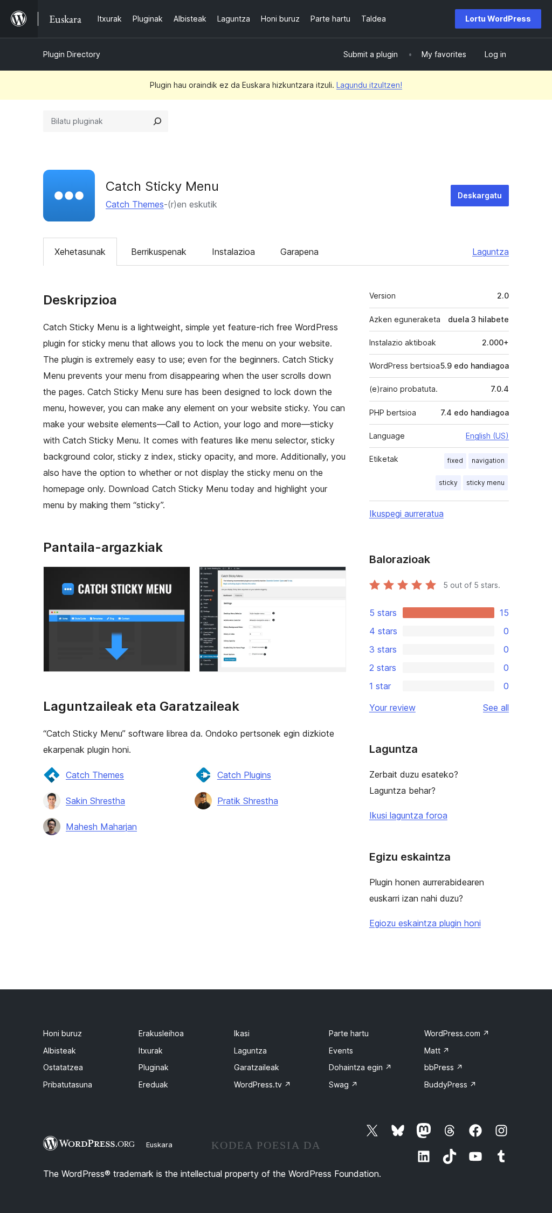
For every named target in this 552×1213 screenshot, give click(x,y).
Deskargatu (480, 195)
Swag (343, 1084)
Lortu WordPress (498, 18)
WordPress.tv (262, 1084)
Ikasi (242, 1033)
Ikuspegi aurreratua (406, 513)
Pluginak (154, 1067)
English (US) (487, 435)
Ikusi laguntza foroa (408, 815)
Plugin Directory (71, 54)
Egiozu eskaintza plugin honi (425, 923)
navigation (488, 460)
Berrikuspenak (159, 251)
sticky (448, 483)
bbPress (443, 1067)
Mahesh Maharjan (101, 826)
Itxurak (151, 1050)
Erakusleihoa (161, 1033)
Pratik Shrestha (247, 800)
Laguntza (490, 251)
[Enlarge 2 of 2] (331, 581)
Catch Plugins (244, 775)
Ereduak (153, 1084)
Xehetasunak (80, 251)
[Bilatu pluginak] (157, 121)
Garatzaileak (256, 1067)
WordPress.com (456, 1033)
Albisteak (59, 1050)
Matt (437, 1050)
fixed (455, 460)
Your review (392, 707)
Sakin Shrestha (95, 800)
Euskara (159, 1144)
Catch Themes (135, 204)
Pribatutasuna (67, 1084)
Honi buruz (62, 1033)
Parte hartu (349, 1033)
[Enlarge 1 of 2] (175, 581)
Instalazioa (233, 251)
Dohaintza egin (360, 1067)
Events (341, 1050)
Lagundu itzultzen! (369, 84)
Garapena (299, 251)
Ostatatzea (63, 1067)
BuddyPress (450, 1084)
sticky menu (485, 483)
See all (496, 707)
